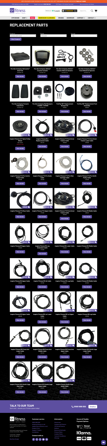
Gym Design (15, 18)
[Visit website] (52, 11)
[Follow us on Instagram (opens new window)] (40, 439)
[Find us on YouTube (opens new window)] (43, 439)
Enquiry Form (36, 428)
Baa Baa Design (14, 439)
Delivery (56, 428)
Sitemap (56, 438)
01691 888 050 (47, 4)
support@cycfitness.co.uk (40, 426)
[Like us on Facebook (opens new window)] (33, 439)
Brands (61, 18)
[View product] (20, 56)
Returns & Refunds (60, 430)
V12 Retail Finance (59, 426)
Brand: (42, 33)
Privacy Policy (58, 432)
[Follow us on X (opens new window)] (37, 439)
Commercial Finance (60, 424)
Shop (24, 18)
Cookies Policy (58, 434)
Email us (93, 407)
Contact (91, 18)
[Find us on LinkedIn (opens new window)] (46, 439)
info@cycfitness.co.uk (38, 424)
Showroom (70, 18)
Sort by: (73, 33)
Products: (12, 33)
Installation (35, 432)
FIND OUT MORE (81, 1)
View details (20, 76)
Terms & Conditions (60, 436)
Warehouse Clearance (47, 18)
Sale (32, 18)
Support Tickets (36, 430)
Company (80, 18)
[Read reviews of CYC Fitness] (69, 11)
